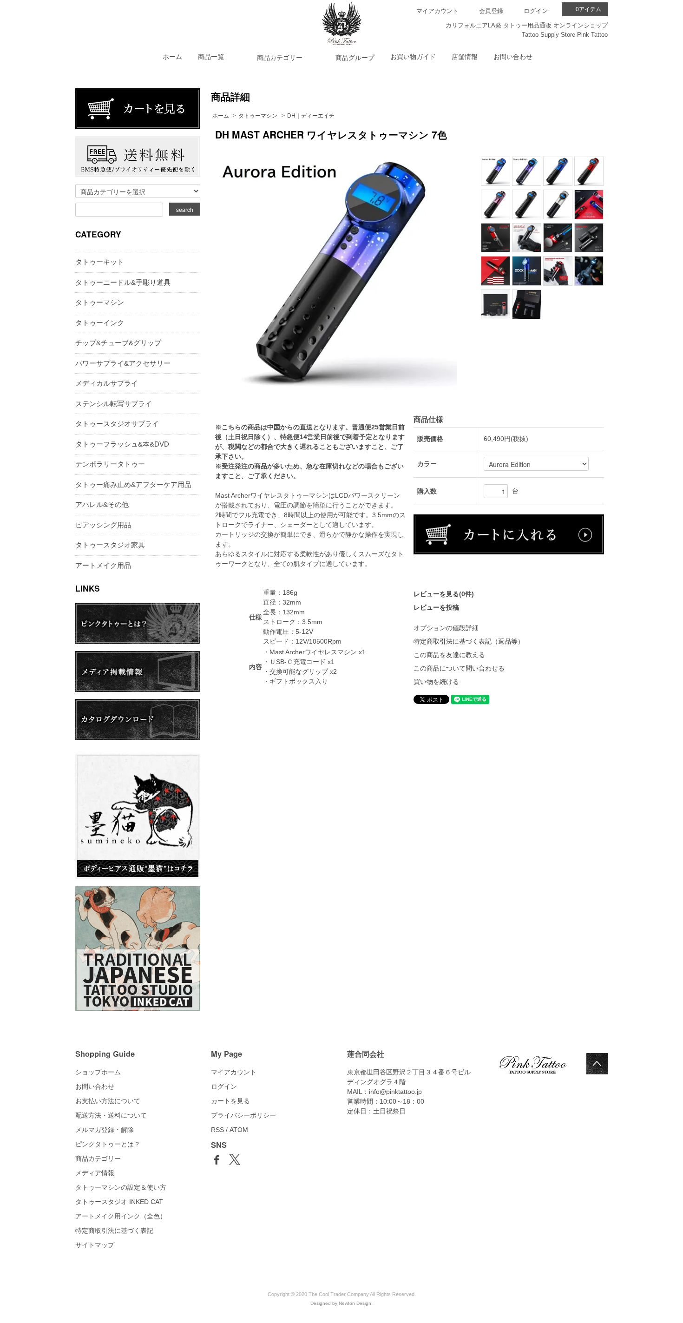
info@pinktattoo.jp (395, 1091)
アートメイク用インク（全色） (120, 1216)
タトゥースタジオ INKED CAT (119, 1201)
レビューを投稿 (436, 607)
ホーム (172, 56)
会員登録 (491, 10)
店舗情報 (465, 56)
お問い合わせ (512, 56)
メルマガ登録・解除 (104, 1129)
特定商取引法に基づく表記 (114, 1230)
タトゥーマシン (257, 115)
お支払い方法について (107, 1101)
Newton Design (355, 1303)
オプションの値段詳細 (446, 628)
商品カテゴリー (98, 1158)
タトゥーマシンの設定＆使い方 (120, 1187)
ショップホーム (98, 1072)
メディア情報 (94, 1173)
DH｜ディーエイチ (311, 115)
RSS (217, 1129)
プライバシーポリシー (243, 1115)
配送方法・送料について (111, 1115)
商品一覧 (211, 56)
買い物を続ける (436, 681)
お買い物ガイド (413, 56)
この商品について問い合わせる (459, 668)
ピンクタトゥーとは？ (107, 1144)
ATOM (239, 1129)
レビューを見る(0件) (444, 594)
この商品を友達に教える (449, 654)
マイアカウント (437, 10)
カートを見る (230, 1101)
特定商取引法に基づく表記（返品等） (469, 641)
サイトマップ (94, 1245)
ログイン (536, 10)
